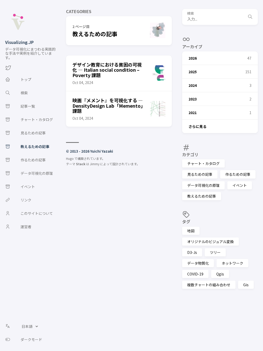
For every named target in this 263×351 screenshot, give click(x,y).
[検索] (250, 17)
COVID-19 (195, 273)
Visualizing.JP (19, 42)
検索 (190, 13)
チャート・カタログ (203, 163)
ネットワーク (232, 263)
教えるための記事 (201, 196)
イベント (239, 185)
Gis (246, 284)
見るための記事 (199, 174)
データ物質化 (198, 263)
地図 (190, 230)
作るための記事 (237, 174)
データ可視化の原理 (203, 185)
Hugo (70, 158)
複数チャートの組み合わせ (208, 284)
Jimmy (94, 164)
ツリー (215, 252)
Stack (80, 164)
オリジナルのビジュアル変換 (210, 241)
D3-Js (192, 252)
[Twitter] (8, 69)
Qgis (220, 273)
